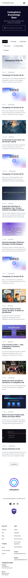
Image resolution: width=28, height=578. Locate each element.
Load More (14, 464)
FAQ (3, 532)
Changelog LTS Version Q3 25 (12, 276)
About (3, 547)
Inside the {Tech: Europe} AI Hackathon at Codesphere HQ (13, 381)
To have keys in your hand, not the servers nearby (13, 141)
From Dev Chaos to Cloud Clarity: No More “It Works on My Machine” (13, 310)
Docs (3, 539)
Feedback (4, 529)
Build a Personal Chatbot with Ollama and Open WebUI (13, 416)
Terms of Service (18, 539)
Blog (3, 536)
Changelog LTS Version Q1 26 (12, 107)
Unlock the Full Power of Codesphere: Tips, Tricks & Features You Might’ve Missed (13, 208)
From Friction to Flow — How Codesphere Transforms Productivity (12, 346)
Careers (4, 553)
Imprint (16, 529)
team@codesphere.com (20, 553)
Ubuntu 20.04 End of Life (11, 449)
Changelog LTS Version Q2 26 (12, 75)
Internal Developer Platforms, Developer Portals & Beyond (13, 243)
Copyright (16, 532)
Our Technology (6, 550)
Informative (11, 137)
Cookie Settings (18, 547)
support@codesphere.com (20, 559)
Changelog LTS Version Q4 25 (12, 174)
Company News (11, 72)
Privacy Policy (17, 536)
